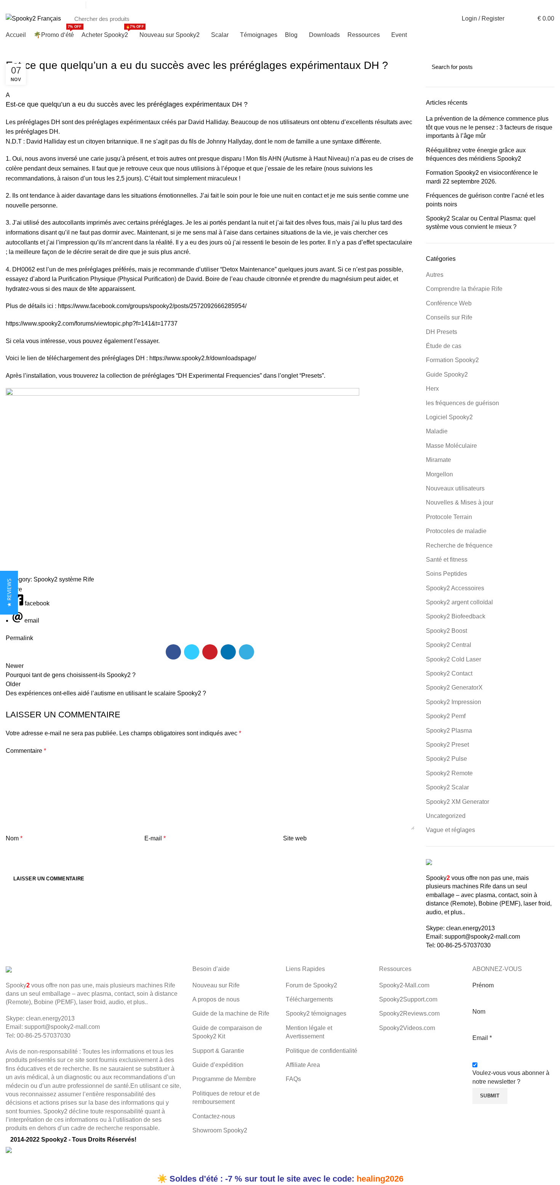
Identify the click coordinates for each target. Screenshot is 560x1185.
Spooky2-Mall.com (404, 985)
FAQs (293, 1079)
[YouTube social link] (532, 5)
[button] (210, 100)
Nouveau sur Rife (216, 985)
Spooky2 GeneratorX (454, 687)
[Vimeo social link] (550, 5)
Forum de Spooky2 (311, 985)
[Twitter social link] (514, 5)
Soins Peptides (446, 573)
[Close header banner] (9, 1163)
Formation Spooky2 (452, 360)
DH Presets (441, 332)
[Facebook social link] (506, 5)
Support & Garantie (218, 1051)
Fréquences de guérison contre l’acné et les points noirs (485, 199)
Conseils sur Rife (449, 317)
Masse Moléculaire (451, 445)
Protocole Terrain (449, 517)
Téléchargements (309, 999)
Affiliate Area (303, 1065)
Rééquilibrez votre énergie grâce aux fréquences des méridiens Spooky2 (476, 154)
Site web (295, 838)
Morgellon (439, 474)
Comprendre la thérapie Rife (464, 289)
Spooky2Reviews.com (409, 1013)
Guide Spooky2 (447, 374)
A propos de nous (216, 999)
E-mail (155, 838)
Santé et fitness (446, 559)
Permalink (19, 638)
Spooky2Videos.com (407, 1028)
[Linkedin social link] (541, 5)
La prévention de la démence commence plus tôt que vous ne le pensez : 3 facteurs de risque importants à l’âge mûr (489, 127)
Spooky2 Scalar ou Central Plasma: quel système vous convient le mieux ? (481, 222)
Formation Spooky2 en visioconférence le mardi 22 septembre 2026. (482, 176)
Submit (490, 1096)
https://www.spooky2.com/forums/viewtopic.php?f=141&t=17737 (92, 323)
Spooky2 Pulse (446, 758)
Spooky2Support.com (408, 999)
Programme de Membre (224, 1079)
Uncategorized (446, 816)
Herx (432, 388)
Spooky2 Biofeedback (455, 616)
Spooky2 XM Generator (457, 802)
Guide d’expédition (217, 1065)
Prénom (483, 985)
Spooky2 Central (448, 645)
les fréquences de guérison (462, 403)
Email (482, 1038)
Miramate (438, 460)
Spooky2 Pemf (446, 716)
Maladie (437, 431)
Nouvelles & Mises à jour (459, 502)
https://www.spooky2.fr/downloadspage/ (202, 358)
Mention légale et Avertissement (309, 1032)
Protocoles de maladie (456, 531)
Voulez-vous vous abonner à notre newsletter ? (510, 1077)
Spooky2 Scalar (447, 787)
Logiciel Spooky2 (449, 417)
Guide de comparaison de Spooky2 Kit (227, 1032)
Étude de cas (443, 346)
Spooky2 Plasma (449, 730)
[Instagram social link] (523, 5)
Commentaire (26, 750)
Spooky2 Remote (449, 773)
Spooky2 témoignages (316, 1013)
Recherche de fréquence (459, 545)
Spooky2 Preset (447, 744)
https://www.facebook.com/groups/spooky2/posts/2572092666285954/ (152, 306)
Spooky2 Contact (449, 673)
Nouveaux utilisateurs (455, 488)
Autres (434, 274)
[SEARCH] (440, 18)
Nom (14, 838)
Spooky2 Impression (453, 702)
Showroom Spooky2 (219, 1130)
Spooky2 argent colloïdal (459, 602)
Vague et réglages (450, 830)
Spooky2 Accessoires (455, 588)
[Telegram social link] (246, 652)
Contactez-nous (213, 1116)
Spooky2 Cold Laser (453, 659)
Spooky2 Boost (446, 631)
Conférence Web (449, 303)
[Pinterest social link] (210, 652)
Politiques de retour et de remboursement (226, 1097)
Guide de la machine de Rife (230, 1013)
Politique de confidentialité (321, 1051)
